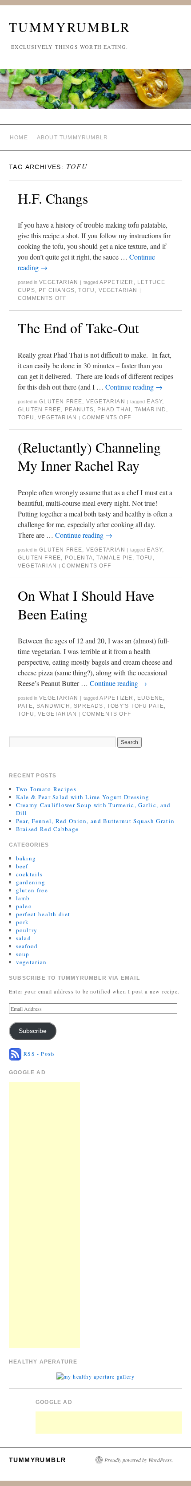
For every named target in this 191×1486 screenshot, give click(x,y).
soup (23, 954)
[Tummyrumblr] (95, 93)
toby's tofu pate (135, 706)
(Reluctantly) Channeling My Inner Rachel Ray (89, 456)
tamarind (151, 409)
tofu (86, 290)
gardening (31, 882)
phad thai (114, 409)
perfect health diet (43, 914)
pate (25, 706)
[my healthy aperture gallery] (95, 1375)
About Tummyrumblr (72, 137)
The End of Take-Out (78, 327)
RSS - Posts (38, 1053)
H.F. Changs (53, 198)
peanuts (79, 409)
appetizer (116, 282)
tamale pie (114, 558)
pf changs (57, 290)
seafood (27, 946)
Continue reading (134, 386)
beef (22, 866)
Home (19, 137)
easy (154, 401)
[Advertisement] (44, 1215)
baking (26, 858)
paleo (24, 906)
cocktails (29, 874)
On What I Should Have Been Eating (86, 604)
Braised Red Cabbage (47, 829)
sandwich (53, 706)
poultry (27, 930)
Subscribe (33, 1031)
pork (22, 922)
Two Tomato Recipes (46, 789)
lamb (23, 898)
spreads (88, 706)
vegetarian (58, 282)
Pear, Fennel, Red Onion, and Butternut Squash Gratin (95, 821)
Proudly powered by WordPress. (138, 1459)
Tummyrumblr (70, 26)
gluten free (60, 401)
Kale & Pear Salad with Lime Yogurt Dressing (83, 797)
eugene (150, 698)
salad (24, 938)
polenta (79, 558)
